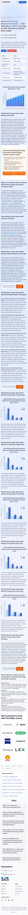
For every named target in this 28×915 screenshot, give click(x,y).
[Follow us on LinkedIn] (9, 900)
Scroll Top (13, 912)
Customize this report (19, 286)
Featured (3, 888)
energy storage (8, 136)
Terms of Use (18, 888)
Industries (3, 886)
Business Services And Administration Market (13, 789)
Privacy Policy (18, 886)
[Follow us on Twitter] (5, 900)
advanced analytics (13, 233)
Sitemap (17, 893)
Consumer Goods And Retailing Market (12, 780)
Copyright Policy (19, 891)
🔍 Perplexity (13, 766)
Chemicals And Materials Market (10, 796)
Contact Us (4, 893)
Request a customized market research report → (14, 173)
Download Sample (12, 50)
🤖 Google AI (20, 766)
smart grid (12, 203)
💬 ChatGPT (7, 766)
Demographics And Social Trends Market (12, 792)
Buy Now (4, 50)
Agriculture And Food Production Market (12, 786)
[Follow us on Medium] (12, 900)
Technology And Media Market (10, 776)
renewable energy (18, 200)
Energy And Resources (10, 17)
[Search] (17, 2)
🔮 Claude (8, 768)
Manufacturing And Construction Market (12, 783)
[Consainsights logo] (14, 866)
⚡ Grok (3, 768)
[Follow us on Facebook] (2, 900)
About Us (3, 891)
